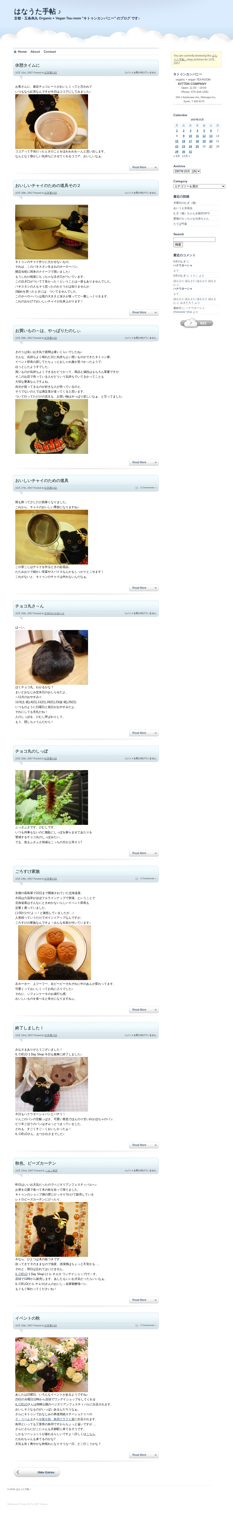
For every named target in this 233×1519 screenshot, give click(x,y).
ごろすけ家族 (27, 871)
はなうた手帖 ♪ (37, 11)
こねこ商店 (51, 1170)
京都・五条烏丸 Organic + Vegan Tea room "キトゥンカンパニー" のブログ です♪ (77, 18)
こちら (90, 1434)
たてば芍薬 (180, 223)
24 (190, 146)
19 (204, 141)
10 (190, 136)
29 (176, 151)
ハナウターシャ (182, 265)
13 (211, 136)
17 (190, 141)
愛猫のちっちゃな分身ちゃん (191, 218)
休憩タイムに (27, 65)
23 (183, 146)
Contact (50, 51)
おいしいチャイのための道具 (41, 480)
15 (176, 141)
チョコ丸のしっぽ (31, 751)
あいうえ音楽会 (182, 208)
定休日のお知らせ (54, 613)
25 (197, 146)
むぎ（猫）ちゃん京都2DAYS (191, 213)
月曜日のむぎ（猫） (185, 202)
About (35, 51)
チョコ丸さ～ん (29, 606)
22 (176, 146)
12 (204, 136)
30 (183, 151)
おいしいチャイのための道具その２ (48, 185)
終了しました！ (29, 1028)
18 (197, 141)
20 (211, 141)
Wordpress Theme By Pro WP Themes (27, 1504)
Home (22, 51)
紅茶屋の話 (50, 72)
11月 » (186, 156)
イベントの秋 (27, 1318)
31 (190, 151)
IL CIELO (21, 1274)
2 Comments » (148, 487)
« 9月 (176, 156)
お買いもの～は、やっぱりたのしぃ (48, 330)
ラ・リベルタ (24, 1419)
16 (183, 141)
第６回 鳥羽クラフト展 (58, 1419)
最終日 (177, 308)
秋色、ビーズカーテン (35, 1163)
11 (197, 136)
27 (211, 146)
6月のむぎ (179, 261)
